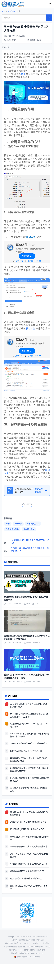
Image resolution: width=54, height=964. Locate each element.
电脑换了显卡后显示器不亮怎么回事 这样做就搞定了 (30, 549)
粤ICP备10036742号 (37, 950)
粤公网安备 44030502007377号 (28, 957)
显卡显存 (18, 523)
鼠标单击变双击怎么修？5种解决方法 (26, 750)
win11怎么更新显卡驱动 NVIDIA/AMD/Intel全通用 (29, 855)
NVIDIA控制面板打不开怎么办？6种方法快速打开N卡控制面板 (29, 735)
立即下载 (25, 256)
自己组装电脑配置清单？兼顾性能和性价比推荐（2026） (29, 779)
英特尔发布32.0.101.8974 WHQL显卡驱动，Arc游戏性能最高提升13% (26, 676)
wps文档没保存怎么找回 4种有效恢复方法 (28, 821)
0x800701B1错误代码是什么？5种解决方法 (28, 743)
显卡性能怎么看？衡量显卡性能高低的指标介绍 (29, 838)
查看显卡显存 (29, 529)
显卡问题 (11, 11)
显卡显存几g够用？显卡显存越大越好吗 (27, 829)
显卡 (23, 74)
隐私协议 (36, 943)
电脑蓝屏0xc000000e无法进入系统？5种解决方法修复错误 (28, 759)
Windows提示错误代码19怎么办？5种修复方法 (28, 789)
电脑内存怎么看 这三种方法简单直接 (26, 878)
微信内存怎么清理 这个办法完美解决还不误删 (28, 887)
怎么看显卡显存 (12, 529)
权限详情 (46, 943)
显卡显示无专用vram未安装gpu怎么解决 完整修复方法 (29, 813)
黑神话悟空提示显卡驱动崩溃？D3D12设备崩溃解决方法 (26, 598)
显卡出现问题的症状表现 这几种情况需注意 (28, 846)
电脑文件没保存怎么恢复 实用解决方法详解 (28, 863)
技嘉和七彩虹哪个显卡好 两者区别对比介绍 (31, 541)
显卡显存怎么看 (33, 523)
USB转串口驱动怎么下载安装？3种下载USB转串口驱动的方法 (29, 769)
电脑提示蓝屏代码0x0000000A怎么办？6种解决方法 (28, 725)
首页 (3, 11)
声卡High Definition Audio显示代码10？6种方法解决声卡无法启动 (29, 715)
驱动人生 (31, 328)
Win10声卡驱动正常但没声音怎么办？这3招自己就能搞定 (29, 705)
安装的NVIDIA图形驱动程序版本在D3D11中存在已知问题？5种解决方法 (27, 637)
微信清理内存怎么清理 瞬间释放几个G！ (27, 871)
